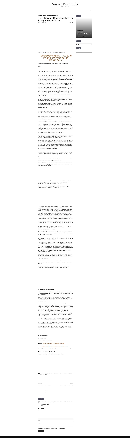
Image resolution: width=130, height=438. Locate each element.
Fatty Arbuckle (55, 373)
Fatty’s (52, 291)
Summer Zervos (66, 215)
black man (56, 311)
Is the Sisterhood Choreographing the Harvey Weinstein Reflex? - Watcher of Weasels (57, 401)
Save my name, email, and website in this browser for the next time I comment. (52, 428)
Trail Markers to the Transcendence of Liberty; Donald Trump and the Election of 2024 (83, 33)
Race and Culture (56, 15)
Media (52, 15)
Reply (42, 405)
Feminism (60, 373)
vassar (40, 22)
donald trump (50, 373)
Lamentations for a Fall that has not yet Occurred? (66, 386)
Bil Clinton (42, 373)
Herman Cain (40, 374)
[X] (45, 379)
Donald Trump (48, 15)
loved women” (57, 309)
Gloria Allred (64, 373)
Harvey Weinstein (69, 373)
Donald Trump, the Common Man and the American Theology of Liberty (55, 346)
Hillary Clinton (45, 374)
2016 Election (44, 15)
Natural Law (78, 15)
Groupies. (58, 243)
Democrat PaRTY (40, 15)
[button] (91, 10)
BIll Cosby (46, 373)
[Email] (48, 379)
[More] (50, 379)
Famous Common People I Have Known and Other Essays (53, 343)
